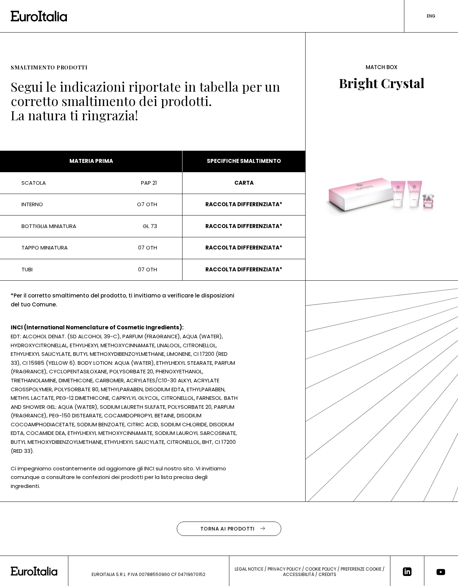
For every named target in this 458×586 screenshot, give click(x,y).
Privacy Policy (284, 569)
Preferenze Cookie (361, 569)
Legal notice (249, 569)
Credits (327, 574)
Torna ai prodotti (227, 528)
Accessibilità (298, 574)
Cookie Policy (320, 569)
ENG (431, 16)
